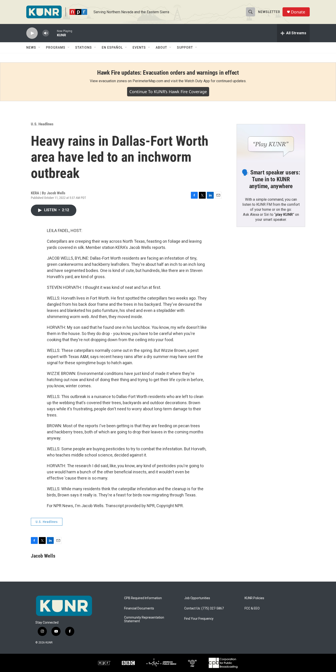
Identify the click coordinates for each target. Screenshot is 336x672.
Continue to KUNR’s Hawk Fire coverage (168, 91)
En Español (112, 47)
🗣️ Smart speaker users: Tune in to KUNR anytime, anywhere (271, 179)
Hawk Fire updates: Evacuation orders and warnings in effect (168, 72)
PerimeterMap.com (148, 81)
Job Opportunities (197, 598)
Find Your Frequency (198, 618)
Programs (55, 47)
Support (185, 47)
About (161, 47)
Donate (298, 12)
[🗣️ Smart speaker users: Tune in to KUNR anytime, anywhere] (271, 143)
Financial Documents (139, 608)
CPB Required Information (143, 598)
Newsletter (269, 12)
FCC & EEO (252, 608)
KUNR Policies (254, 598)
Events (139, 47)
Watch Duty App (197, 81)
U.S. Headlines (42, 124)
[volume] (46, 33)
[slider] (53, 33)
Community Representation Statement (144, 619)
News (31, 47)
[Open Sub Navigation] (39, 47)
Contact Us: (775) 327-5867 (204, 608)
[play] (32, 33)
